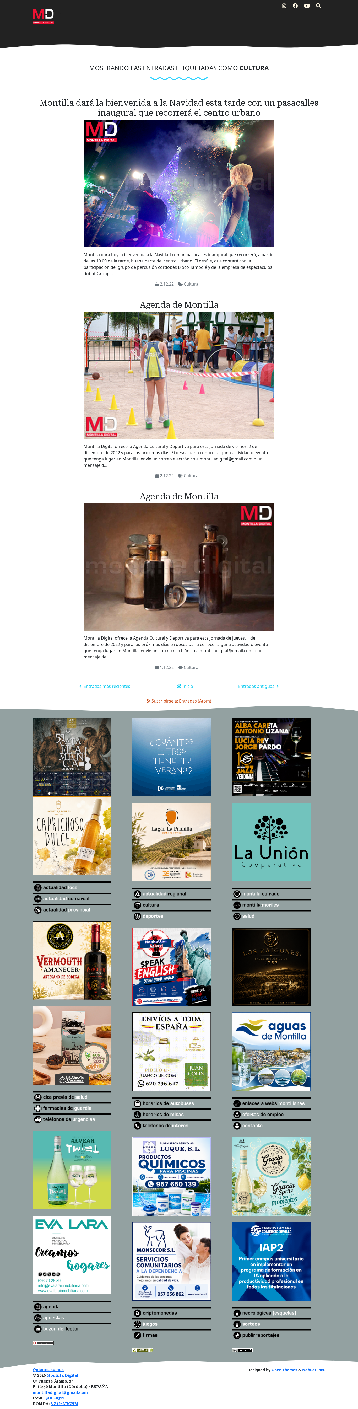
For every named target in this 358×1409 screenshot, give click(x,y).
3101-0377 (55, 1398)
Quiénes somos (48, 1370)
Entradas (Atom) (195, 701)
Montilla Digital (62, 1375)
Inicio (187, 686)
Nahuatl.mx (313, 1369)
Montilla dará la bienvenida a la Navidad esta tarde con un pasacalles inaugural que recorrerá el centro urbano (179, 108)
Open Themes (284, 1369)
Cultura (191, 284)
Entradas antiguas (256, 686)
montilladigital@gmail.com (60, 1392)
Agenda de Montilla (179, 305)
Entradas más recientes (106, 686)
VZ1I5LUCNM (64, 1404)
